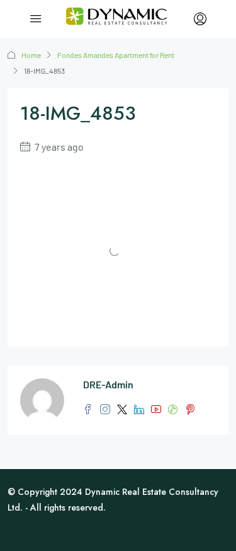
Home (31, 54)
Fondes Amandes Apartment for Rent (115, 54)
